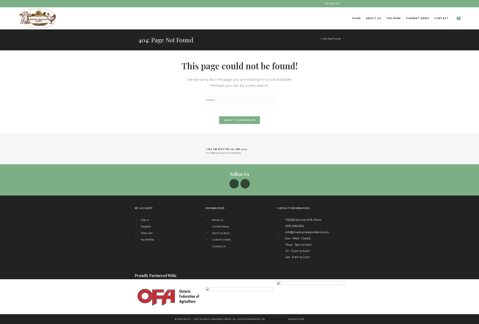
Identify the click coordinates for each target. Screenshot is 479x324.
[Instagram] (245, 183)
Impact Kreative (277, 319)
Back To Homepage (239, 120)
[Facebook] (234, 183)
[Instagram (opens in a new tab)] (144, 3)
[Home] (318, 38)
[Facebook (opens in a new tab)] (140, 3)
